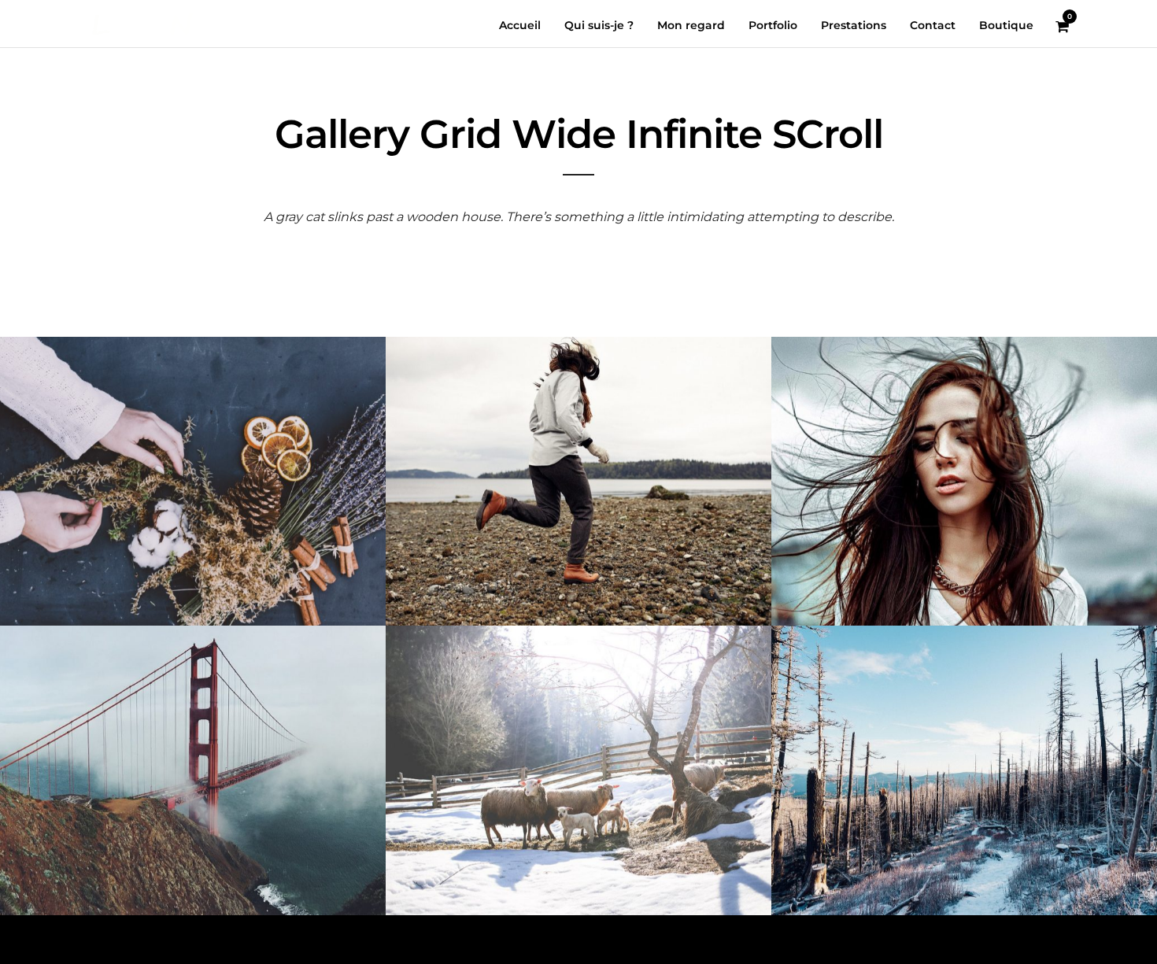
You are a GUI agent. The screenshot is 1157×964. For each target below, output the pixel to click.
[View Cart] (1062, 27)
